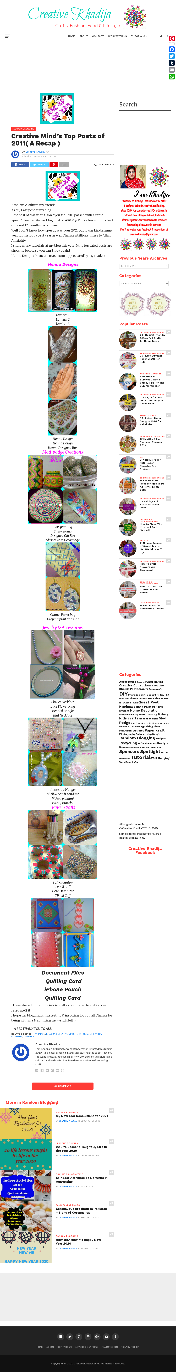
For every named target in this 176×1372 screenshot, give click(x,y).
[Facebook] (171, 49)
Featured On (109, 1347)
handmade (39, 1034)
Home (71, 36)
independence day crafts (132, 714)
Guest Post (148, 702)
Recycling (128, 743)
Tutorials (138, 36)
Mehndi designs (148, 718)
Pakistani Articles (131, 730)
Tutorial (29, 1036)
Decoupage (155, 689)
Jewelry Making (157, 714)
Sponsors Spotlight (139, 751)
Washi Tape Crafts (128, 762)
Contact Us (64, 1347)
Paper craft (155, 730)
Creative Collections (135, 685)
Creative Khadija (35, 151)
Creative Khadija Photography (141, 687)
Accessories (127, 681)
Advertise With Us (86, 1347)
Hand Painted (145, 706)
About (84, 36)
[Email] (171, 69)
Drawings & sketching (139, 695)
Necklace (164, 723)
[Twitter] (171, 56)
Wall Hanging (160, 758)
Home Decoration (145, 710)
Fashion (131, 698)
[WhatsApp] (171, 76)
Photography (127, 734)
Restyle (162, 743)
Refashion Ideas (147, 743)
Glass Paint (131, 702)
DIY (123, 694)
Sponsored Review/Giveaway (145, 747)
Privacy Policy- (130, 1347)
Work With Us (117, 36)
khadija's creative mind (60, 1034)
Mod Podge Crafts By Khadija (145, 723)
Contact (98, 36)
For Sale (153, 698)
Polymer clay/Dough (148, 734)
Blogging (141, 682)
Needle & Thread (129, 726)
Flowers (142, 698)
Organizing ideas (150, 726)
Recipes (161, 738)
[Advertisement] (88, 65)
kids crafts (128, 718)
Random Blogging (137, 738)
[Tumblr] (171, 63)
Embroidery (158, 695)
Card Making (154, 681)
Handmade (127, 706)
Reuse (124, 747)
